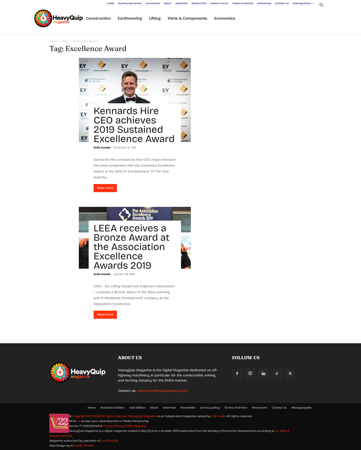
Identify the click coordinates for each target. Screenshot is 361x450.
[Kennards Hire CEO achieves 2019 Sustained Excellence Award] (135, 100)
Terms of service (235, 407)
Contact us (279, 407)
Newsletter (188, 407)
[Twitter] (290, 374)
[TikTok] (277, 374)
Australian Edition (112, 407)
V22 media (218, 416)
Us (79, 421)
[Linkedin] (263, 374)
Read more (105, 188)
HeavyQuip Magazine (142, 416)
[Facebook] (237, 374)
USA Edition (137, 407)
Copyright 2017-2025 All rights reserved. (100, 416)
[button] (321, 5)
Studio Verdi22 (84, 445)
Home (53, 41)
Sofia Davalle (102, 147)
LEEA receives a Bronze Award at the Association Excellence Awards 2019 (131, 246)
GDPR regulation (135, 426)
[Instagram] (250, 374)
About (154, 407)
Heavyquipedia (301, 407)
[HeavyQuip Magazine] (58, 18)
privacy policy (210, 407)
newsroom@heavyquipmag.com (162, 391)
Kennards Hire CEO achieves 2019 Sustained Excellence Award (134, 125)
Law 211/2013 (109, 440)
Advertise (169, 407)
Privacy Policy (112, 426)
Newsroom (259, 407)
